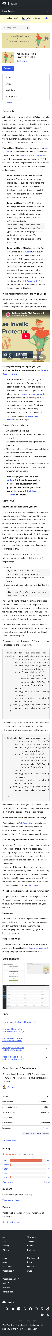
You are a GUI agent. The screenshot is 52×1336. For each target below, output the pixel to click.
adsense (26, 1134)
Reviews (8, 84)
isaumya (46, 1134)
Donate (31, 1266)
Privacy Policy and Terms (30, 155)
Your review (7, 1182)
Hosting (5, 1245)
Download (8, 68)
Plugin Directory (8, 11)
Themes (30, 1241)
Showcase (32, 1237)
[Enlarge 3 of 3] (46, 988)
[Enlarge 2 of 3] (46, 966)
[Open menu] (48, 3)
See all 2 (46, 1128)
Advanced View (9, 1140)
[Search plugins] (28, 27)
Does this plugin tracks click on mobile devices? (13, 1058)
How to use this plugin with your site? (19, 1022)
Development (11, 96)
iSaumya (23, 61)
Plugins (30, 1245)
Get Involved (33, 1258)
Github (10, 480)
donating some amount (33, 394)
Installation (10, 90)
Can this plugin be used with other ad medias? (12, 1039)
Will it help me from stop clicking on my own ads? (13, 1048)
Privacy (5, 1250)
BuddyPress (9, 1292)
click (32, 1134)
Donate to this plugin (11, 1222)
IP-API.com (26, 252)
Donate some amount (38, 948)
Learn (4, 1258)
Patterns (31, 1250)
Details (8, 77)
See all (47, 1182)
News (4, 1241)
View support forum (11, 1200)
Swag (31, 1271)
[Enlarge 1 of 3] (22, 966)
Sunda (11, 1302)
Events (30, 1262)
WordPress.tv (9, 1271)
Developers (7, 1266)
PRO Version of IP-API (32, 281)
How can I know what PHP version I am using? (13, 1030)
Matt (5, 1283)
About (5, 1237)
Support (8, 102)
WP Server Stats (26, 823)
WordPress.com (10, 1279)
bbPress (7, 1287)
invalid (38, 1134)
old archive (33, 885)
